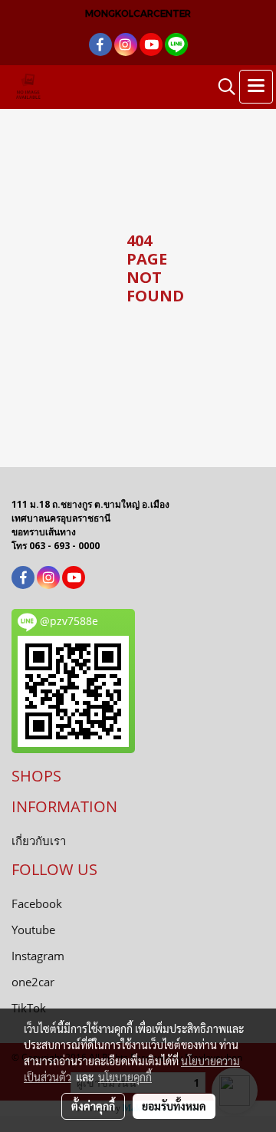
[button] (221, 86)
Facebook (37, 903)
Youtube (33, 929)
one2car (33, 981)
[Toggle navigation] (256, 87)
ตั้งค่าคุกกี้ (93, 1106)
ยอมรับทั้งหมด (174, 1106)
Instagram (38, 955)
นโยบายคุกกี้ (125, 1077)
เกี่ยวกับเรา (39, 840)
